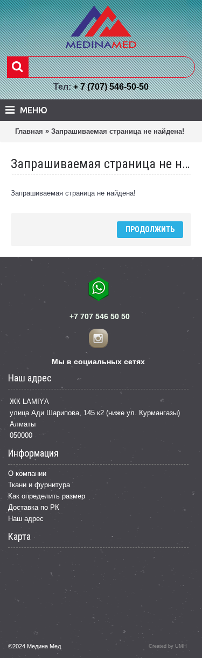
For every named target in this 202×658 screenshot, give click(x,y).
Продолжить (150, 229)
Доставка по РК (33, 507)
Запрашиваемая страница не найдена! (117, 131)
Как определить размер (46, 496)
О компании (27, 473)
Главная (29, 131)
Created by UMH (168, 646)
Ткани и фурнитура (39, 485)
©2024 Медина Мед (34, 646)
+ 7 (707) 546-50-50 (111, 86)
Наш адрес (26, 519)
